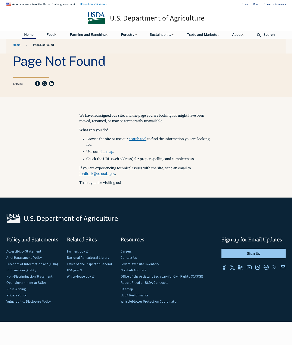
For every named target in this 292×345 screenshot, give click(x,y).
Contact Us (129, 257)
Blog (255, 4)
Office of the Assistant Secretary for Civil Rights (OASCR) (162, 276)
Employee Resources (275, 4)
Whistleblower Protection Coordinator (149, 301)
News (245, 4)
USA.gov (73, 270)
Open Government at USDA (26, 282)
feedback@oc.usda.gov (97, 173)
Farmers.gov (76, 251)
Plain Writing (16, 289)
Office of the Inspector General (89, 264)
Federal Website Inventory (140, 264)
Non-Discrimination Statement (29, 276)
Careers (126, 251)
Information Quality (21, 270)
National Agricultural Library (88, 257)
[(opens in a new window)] (224, 267)
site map (106, 151)
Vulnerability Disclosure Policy (28, 301)
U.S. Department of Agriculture (157, 17)
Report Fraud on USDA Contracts (144, 282)
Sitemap (127, 289)
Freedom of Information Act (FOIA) (32, 264)
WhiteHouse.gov (79, 276)
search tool (137, 139)
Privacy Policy (16, 295)
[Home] (97, 23)
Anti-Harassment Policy (24, 257)
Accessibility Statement (23, 251)
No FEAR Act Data (133, 270)
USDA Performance (135, 295)
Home (16, 44)
